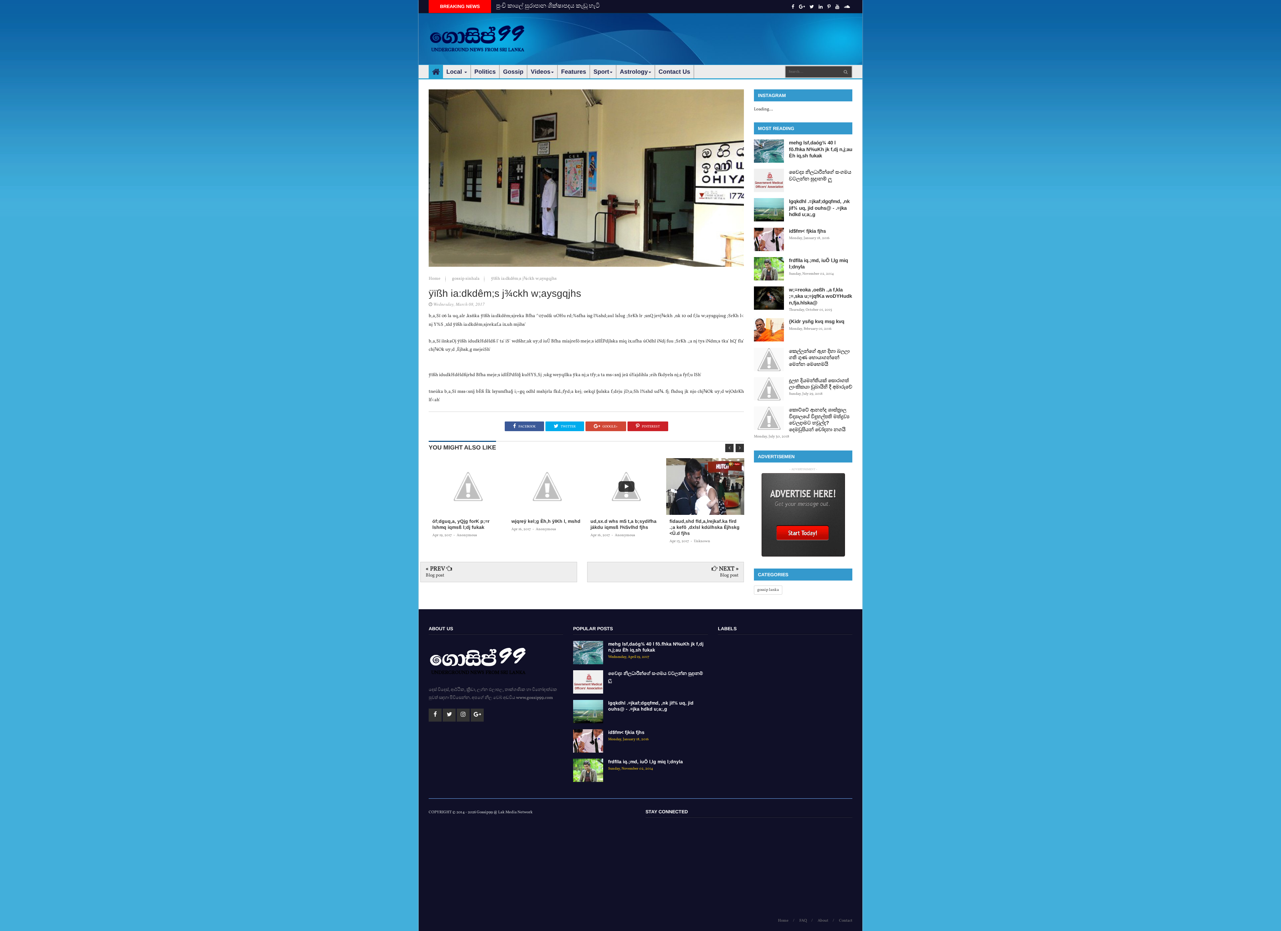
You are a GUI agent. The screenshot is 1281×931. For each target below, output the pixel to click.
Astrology (634, 71)
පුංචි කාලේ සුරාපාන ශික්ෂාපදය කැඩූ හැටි (548, 6)
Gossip (513, 71)
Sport (601, 71)
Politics (485, 71)
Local (455, 71)
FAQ (803, 920)
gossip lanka (768, 590)
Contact (845, 920)
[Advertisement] (730, 33)
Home (435, 279)
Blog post (435, 575)
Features (573, 71)
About (823, 920)
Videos (540, 71)
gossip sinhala (466, 279)
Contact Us (674, 71)
